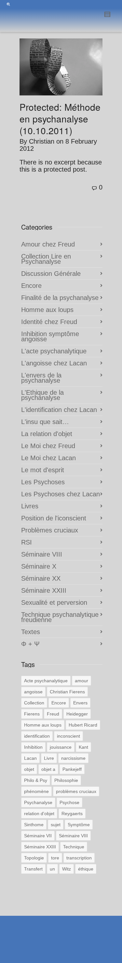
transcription (79, 857)
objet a (48, 769)
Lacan (30, 758)
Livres (29, 506)
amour (81, 680)
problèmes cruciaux (76, 791)
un (52, 868)
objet (29, 769)
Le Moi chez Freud (48, 445)
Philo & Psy (35, 780)
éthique (85, 868)
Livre (49, 758)
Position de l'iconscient (53, 518)
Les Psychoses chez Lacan (60, 494)
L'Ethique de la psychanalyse (42, 395)
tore (55, 857)
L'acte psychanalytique (54, 351)
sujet (56, 824)
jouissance (61, 747)
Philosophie (66, 780)
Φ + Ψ (30, 643)
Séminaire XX (41, 578)
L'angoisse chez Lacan (54, 363)
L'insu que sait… (45, 421)
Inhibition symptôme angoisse (50, 336)
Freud (53, 713)
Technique (73, 846)
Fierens (32, 713)
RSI (26, 542)
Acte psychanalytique (46, 680)
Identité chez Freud (49, 321)
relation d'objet (39, 813)
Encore (31, 285)
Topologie (34, 857)
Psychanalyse (38, 802)
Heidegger (77, 713)
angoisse (33, 691)
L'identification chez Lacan (59, 409)
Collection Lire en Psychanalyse (46, 259)
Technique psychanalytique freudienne (60, 617)
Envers (80, 702)
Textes (30, 631)
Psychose (69, 802)
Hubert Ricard (83, 725)
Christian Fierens (67, 691)
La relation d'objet (46, 433)
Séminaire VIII (41, 554)
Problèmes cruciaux (49, 530)
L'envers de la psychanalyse (41, 378)
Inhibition (33, 747)
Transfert (33, 868)
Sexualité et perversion (54, 602)
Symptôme (79, 824)
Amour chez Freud (48, 244)
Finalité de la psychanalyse (60, 297)
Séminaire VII (38, 835)
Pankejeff (72, 769)
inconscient (68, 736)
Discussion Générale (51, 273)
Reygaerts (72, 813)
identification (37, 736)
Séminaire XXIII (43, 590)
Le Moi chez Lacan (48, 457)
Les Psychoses (43, 482)
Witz (66, 868)
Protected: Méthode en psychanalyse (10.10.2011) (60, 118)
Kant (83, 747)
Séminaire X (38, 566)
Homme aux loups (47, 309)
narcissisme (73, 758)
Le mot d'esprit (42, 470)
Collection (34, 702)
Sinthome (34, 824)
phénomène (36, 791)
